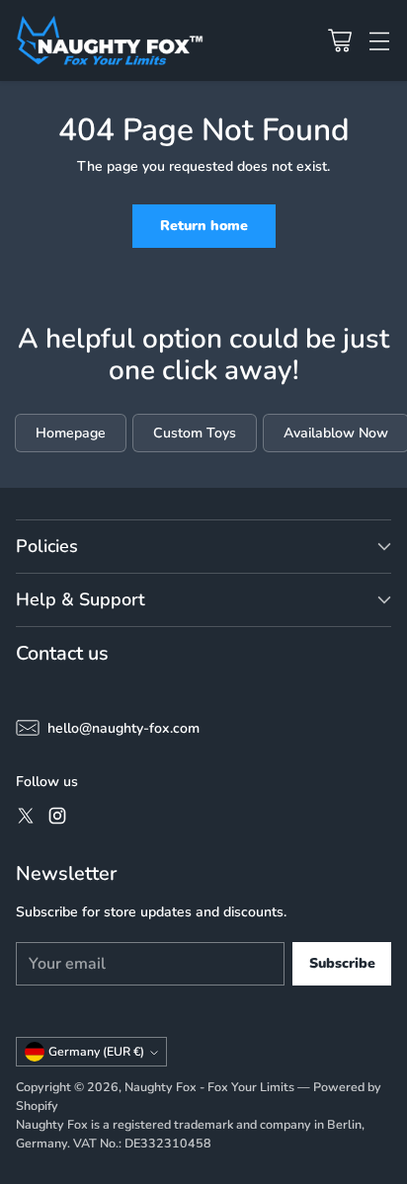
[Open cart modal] (339, 40)
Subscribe (342, 963)
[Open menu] (379, 40)
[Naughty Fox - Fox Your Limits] (110, 40)
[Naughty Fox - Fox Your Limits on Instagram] (57, 818)
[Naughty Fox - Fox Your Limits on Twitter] (26, 818)
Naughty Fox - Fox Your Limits (209, 1086)
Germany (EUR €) (96, 1052)
